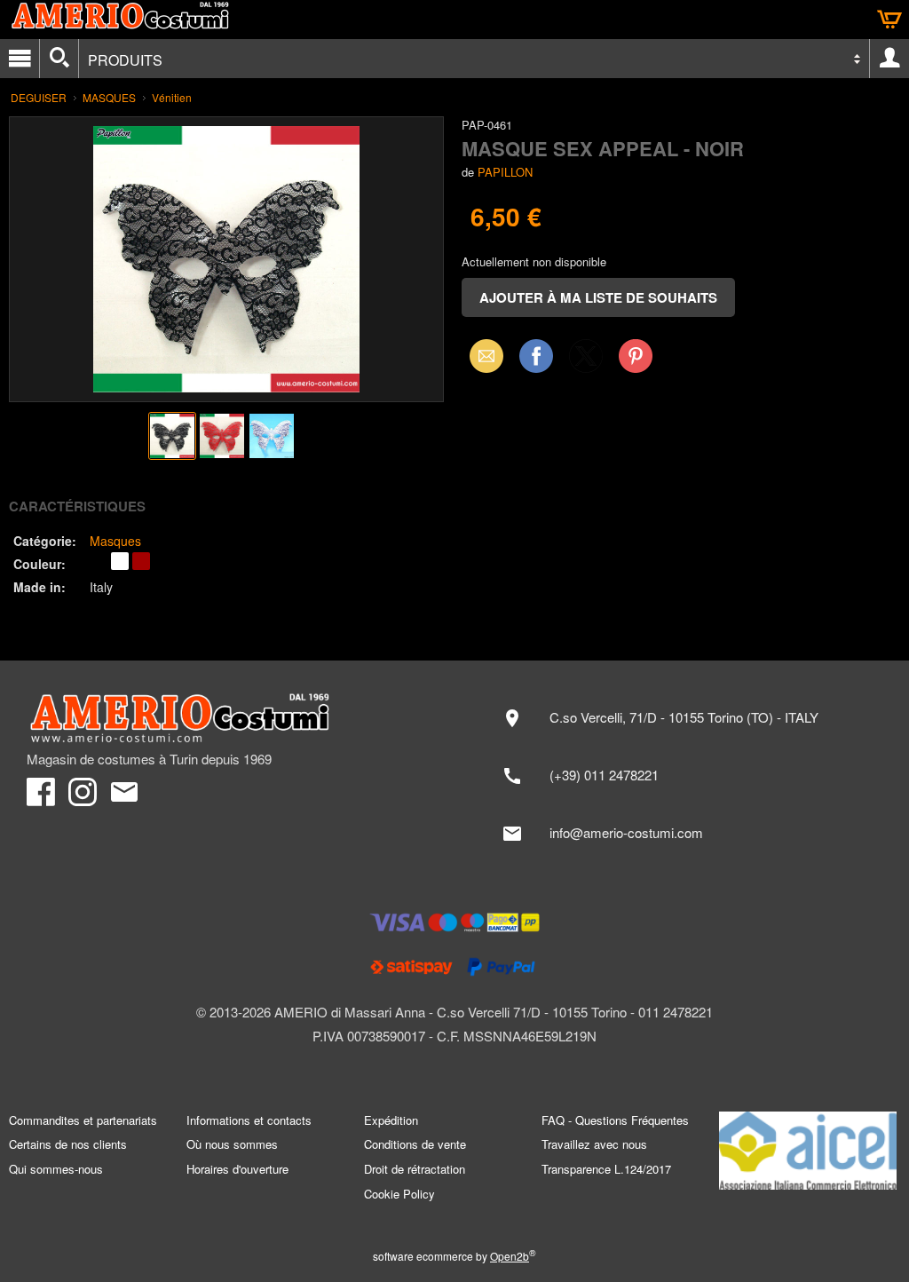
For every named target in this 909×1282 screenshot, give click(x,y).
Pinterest (635, 355)
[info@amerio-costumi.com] (686, 833)
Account (889, 58)
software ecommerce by (454, 1255)
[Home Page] (232, 718)
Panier (889, 19)
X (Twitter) (585, 361)
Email (481, 355)
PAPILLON (505, 171)
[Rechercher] (59, 58)
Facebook (536, 355)
